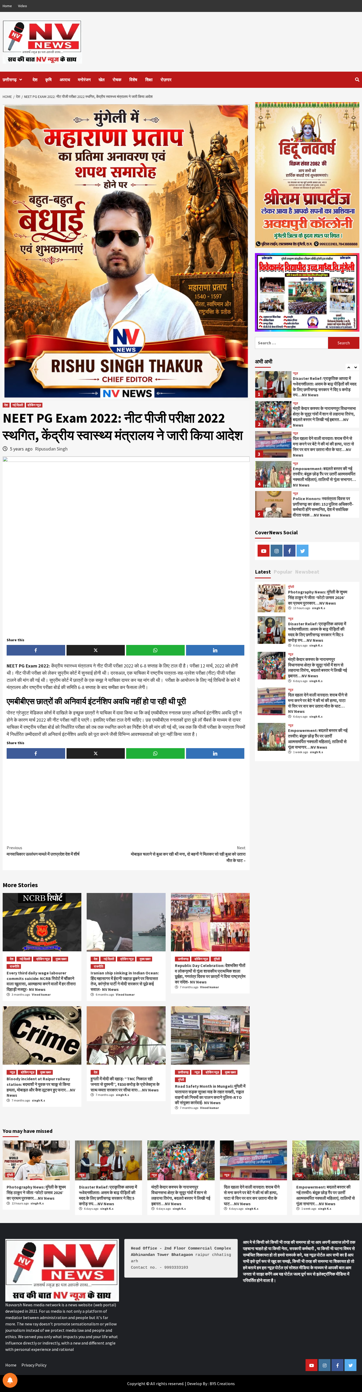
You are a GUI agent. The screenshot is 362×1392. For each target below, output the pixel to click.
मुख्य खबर (61, 959)
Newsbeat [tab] (307, 571)
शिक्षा (149, 79)
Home (7, 5)
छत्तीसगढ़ (10, 79)
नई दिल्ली (17, 405)
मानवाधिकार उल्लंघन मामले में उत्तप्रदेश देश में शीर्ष (43, 851)
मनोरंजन (84, 79)
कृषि (48, 79)
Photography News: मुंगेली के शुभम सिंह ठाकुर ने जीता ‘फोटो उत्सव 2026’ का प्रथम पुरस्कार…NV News (317, 597)
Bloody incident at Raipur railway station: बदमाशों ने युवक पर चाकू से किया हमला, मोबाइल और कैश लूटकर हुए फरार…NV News (41, 1087)
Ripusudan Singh (51, 449)
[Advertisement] (126, 802)
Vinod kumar (41, 994)
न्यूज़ (12, 1072)
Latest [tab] (263, 571)
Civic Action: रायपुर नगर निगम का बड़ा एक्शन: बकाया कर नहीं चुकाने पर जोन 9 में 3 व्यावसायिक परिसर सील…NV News (324, 506)
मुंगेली (217, 959)
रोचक (117, 79)
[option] (307, 385)
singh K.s (38, 1100)
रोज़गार (166, 79)
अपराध (65, 79)
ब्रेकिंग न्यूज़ (34, 405)
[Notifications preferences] (10, 1380)
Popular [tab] (282, 571)
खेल (102, 79)
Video (22, 5)
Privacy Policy (33, 1365)
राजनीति (14, 966)
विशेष (133, 79)
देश (35, 79)
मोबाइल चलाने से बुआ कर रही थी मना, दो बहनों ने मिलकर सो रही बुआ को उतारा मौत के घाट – (188, 854)
